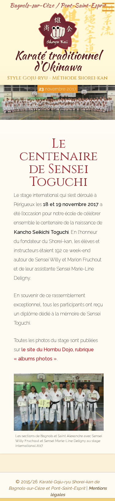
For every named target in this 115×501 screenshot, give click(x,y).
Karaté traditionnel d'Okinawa (57, 64)
